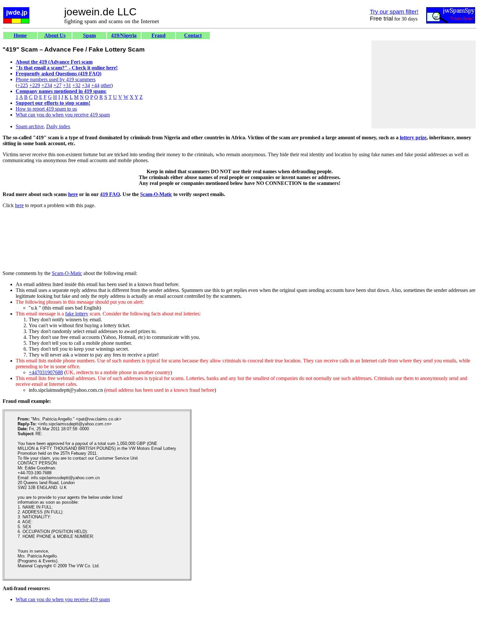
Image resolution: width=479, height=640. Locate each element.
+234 (46, 85)
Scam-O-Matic (156, 194)
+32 (76, 85)
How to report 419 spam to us (46, 109)
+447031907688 (46, 372)
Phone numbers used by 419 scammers (55, 79)
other (106, 85)
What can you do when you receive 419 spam (63, 114)
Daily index (58, 126)
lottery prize (413, 137)
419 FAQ (110, 194)
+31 (67, 85)
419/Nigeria (124, 35)
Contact (193, 35)
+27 (57, 85)
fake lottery (76, 313)
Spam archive (30, 126)
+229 (34, 85)
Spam (89, 35)
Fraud (159, 35)
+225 (22, 85)
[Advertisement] (423, 84)
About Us (54, 35)
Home (20, 35)
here (73, 194)
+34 (86, 85)
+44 (95, 85)
